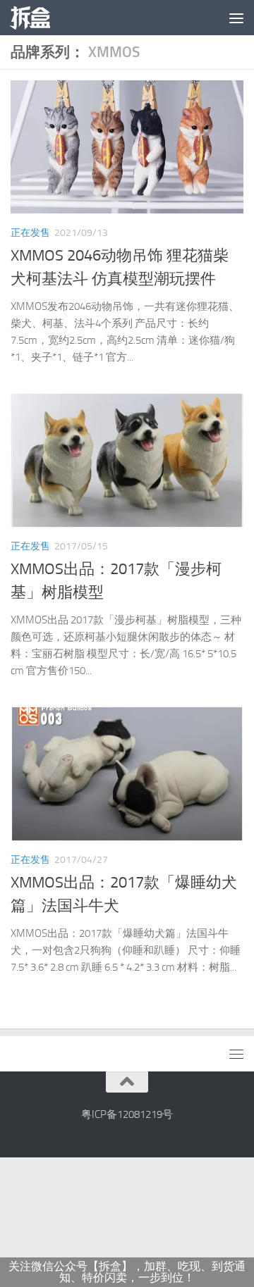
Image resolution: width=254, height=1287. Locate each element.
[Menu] (236, 17)
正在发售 (30, 233)
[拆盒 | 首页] (36, 18)
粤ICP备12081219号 (127, 1114)
